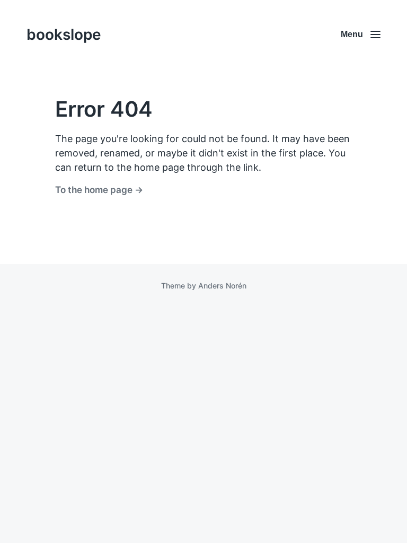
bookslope (63, 34)
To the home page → (99, 189)
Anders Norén (222, 285)
